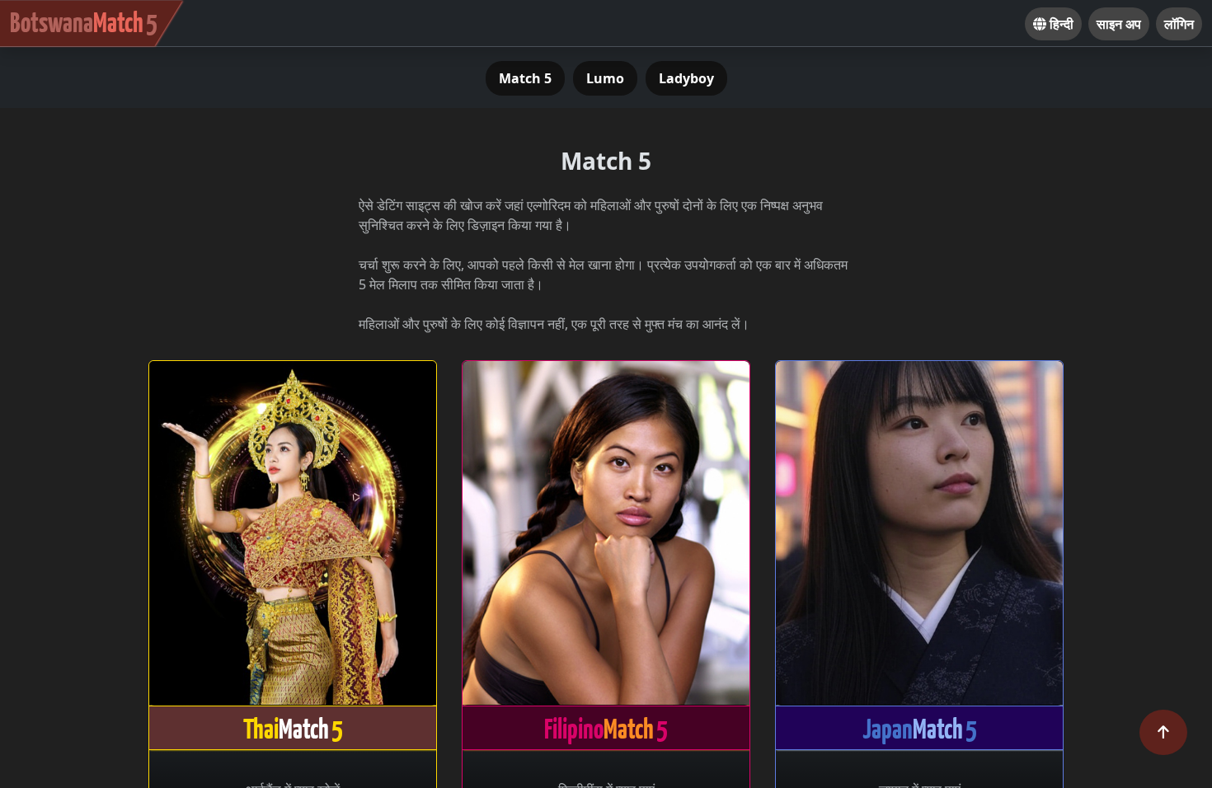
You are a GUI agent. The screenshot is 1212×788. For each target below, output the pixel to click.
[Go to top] (1163, 732)
